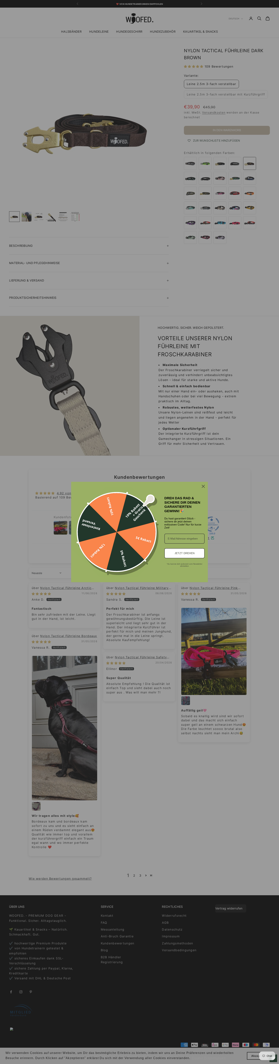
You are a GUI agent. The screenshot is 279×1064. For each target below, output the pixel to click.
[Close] (203, 486)
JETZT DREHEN (185, 553)
